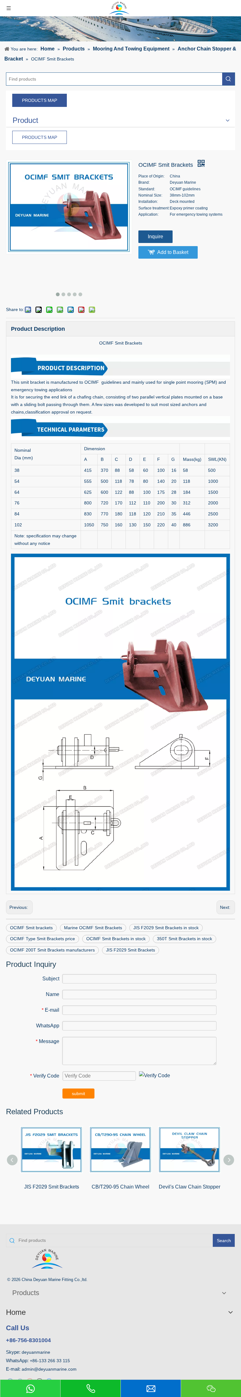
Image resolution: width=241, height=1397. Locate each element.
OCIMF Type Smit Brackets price (42, 938)
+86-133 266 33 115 (50, 1360)
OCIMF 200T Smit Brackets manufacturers (52, 949)
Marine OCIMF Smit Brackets (93, 927)
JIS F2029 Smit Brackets (130, 949)
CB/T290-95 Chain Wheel (120, 1186)
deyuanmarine (36, 1352)
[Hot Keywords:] (228, 79)
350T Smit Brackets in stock (184, 938)
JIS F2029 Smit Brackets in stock (166, 927)
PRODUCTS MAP (39, 100)
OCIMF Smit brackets (31, 927)
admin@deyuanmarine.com (49, 1369)
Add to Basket (172, 252)
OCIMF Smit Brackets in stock (116, 938)
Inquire (155, 236)
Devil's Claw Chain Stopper (189, 1186)
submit (78, 1093)
